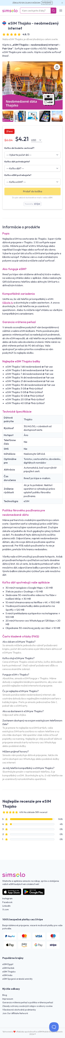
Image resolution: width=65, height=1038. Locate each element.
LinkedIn (6, 905)
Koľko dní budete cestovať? (19, 148)
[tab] (7, 116)
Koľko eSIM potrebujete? (17, 175)
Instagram (7, 898)
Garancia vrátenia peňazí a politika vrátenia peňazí (27, 1002)
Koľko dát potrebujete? (17, 161)
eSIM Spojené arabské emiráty (17, 978)
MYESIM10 (46, 3)
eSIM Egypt (7, 964)
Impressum (7, 998)
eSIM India (7, 975)
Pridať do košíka (32, 191)
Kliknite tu (7, 302)
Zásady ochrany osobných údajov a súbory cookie (27, 1006)
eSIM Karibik (8, 968)
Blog (4, 995)
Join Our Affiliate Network (15, 1013)
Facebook (7, 902)
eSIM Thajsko (9, 971)
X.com (5, 909)
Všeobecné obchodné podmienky (19, 1009)
